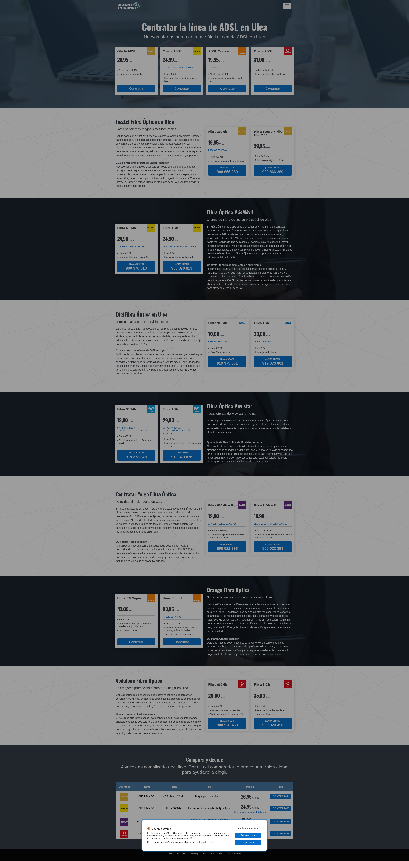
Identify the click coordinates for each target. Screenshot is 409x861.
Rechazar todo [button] (248, 835)
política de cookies (206, 842)
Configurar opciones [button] (248, 828)
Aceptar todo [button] (248, 842)
